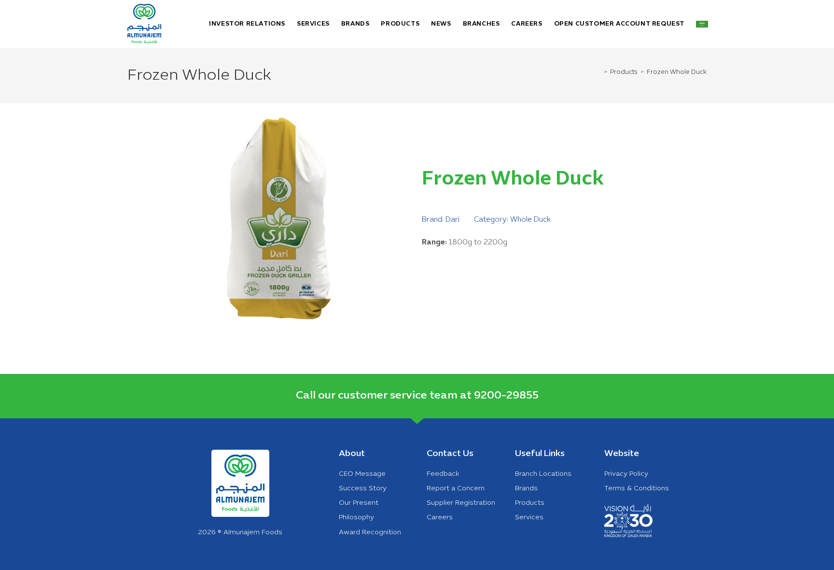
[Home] (600, 72)
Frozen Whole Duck (677, 72)
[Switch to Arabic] (702, 24)
